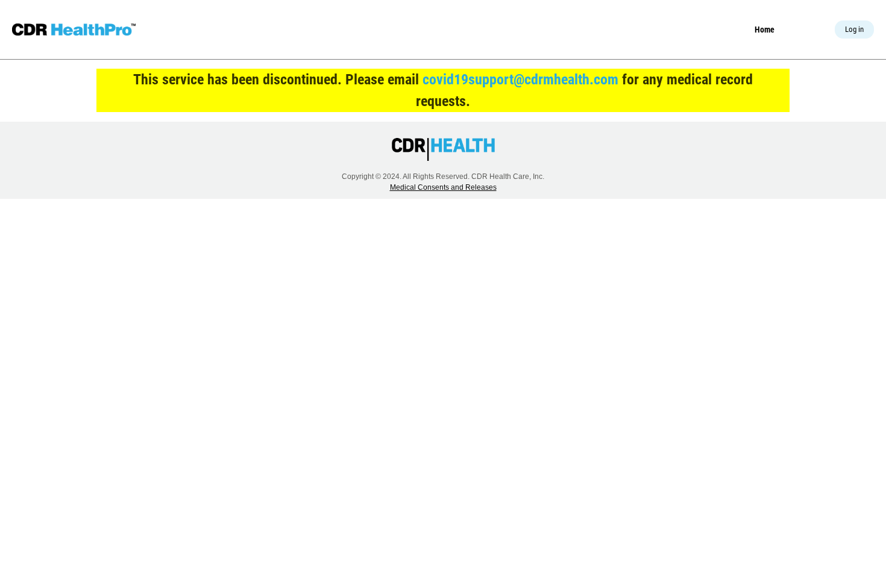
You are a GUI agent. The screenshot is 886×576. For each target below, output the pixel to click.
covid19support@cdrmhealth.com (520, 79)
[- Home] (74, 29)
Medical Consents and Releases (443, 187)
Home (764, 29)
